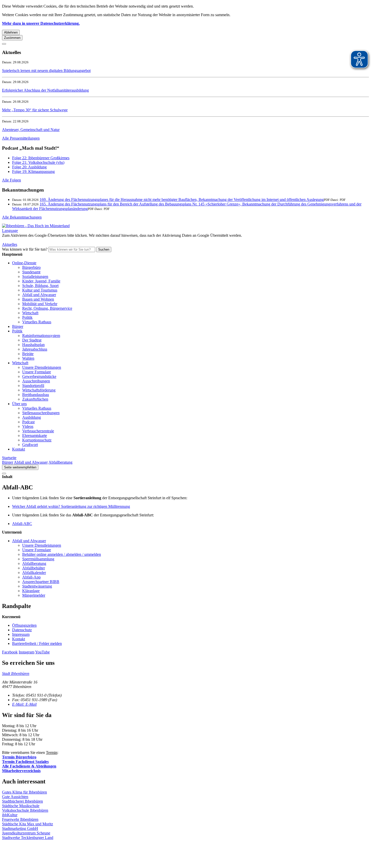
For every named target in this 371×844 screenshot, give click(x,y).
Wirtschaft (30, 313)
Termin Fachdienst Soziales (25, 761)
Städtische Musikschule (20, 806)
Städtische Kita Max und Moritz (27, 824)
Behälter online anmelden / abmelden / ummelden (61, 554)
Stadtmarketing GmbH (20, 828)
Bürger (17, 326)
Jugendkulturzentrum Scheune (26, 833)
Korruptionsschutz (36, 440)
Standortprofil (33, 385)
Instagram (26, 652)
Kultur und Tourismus (39, 290)
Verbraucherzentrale (38, 431)
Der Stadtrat (31, 340)
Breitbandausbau (35, 394)
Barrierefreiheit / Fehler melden (37, 643)
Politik (27, 317)
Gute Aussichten (15, 797)
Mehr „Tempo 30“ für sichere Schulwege (35, 110)
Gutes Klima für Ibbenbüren (24, 792)
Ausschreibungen (36, 381)
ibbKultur (9, 815)
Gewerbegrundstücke (39, 376)
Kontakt (18, 449)
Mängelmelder (33, 595)
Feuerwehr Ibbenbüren (20, 819)
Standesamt (31, 272)
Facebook (10, 652)
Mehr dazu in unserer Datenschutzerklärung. (41, 23)
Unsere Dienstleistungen (41, 367)
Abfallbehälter (33, 568)
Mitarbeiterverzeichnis (21, 771)
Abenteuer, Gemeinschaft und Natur (31, 129)
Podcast (28, 422)
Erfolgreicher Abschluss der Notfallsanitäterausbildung (45, 90)
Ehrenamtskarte (34, 435)
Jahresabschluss (34, 349)
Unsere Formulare (36, 372)
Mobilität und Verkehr (39, 304)
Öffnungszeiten (24, 625)
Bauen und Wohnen (38, 299)
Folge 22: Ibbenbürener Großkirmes (40, 158)
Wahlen (28, 358)
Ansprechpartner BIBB (40, 581)
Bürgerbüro (31, 267)
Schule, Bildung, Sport (40, 285)
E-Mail (24, 704)
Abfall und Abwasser (39, 295)
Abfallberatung (60, 462)
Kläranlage (31, 591)
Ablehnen (11, 32)
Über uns (19, 404)
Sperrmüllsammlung (38, 559)
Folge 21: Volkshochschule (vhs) (38, 162)
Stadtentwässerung (37, 586)
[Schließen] (4, 44)
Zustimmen (12, 38)
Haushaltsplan (33, 344)
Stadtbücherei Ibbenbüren (22, 801)
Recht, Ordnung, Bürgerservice (47, 308)
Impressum (21, 634)
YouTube (42, 652)
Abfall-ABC (22, 523)
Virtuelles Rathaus (36, 322)
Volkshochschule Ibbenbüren (25, 810)
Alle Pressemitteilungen (21, 138)
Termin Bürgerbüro (19, 757)
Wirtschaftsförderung (39, 390)
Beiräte (28, 354)
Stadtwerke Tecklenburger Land (27, 837)
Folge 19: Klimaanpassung (33, 171)
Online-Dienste (24, 263)
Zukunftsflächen (35, 399)
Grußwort (30, 444)
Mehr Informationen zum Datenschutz (32, 240)
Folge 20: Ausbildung (29, 167)
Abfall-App (31, 577)
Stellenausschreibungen (41, 413)
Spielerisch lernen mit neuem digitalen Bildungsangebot (46, 70)
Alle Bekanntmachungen (22, 217)
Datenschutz (22, 630)
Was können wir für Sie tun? (24, 249)
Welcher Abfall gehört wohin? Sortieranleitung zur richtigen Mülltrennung (71, 506)
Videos (27, 426)
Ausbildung (31, 417)
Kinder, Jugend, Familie (41, 281)
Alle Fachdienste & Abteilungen (29, 766)
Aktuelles (9, 244)
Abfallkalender (34, 572)
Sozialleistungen (35, 276)
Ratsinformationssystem (41, 335)
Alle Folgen (11, 180)
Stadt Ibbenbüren (15, 673)
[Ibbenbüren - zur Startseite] (36, 226)
